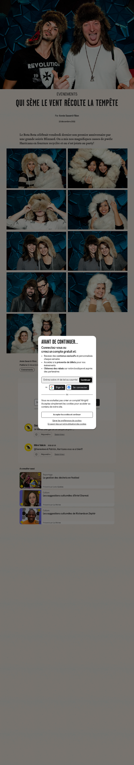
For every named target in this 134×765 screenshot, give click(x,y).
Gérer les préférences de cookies (67, 421)
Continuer (86, 380)
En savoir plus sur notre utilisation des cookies (67, 424)
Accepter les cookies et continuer (67, 415)
